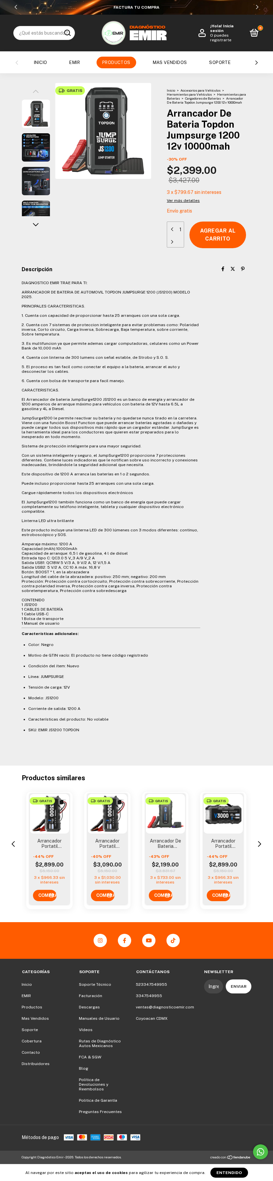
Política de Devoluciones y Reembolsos (93, 1084)
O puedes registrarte (220, 37)
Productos (116, 62)
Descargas (89, 1007)
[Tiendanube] (230, 1158)
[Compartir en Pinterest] (243, 269)
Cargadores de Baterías (203, 98)
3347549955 (149, 995)
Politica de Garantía (98, 1100)
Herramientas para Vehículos (189, 94)
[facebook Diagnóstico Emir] (124, 940)
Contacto (31, 1052)
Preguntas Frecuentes (100, 1111)
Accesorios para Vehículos (200, 90)
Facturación (90, 995)
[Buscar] (67, 33)
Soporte (220, 62)
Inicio (40, 62)
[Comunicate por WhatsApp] (260, 1151)
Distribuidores (36, 1063)
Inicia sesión (221, 28)
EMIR (74, 62)
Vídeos (86, 1029)
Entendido (229, 1172)
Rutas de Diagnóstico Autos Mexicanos (100, 1043)
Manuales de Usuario (99, 1018)
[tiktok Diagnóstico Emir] (173, 940)
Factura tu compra (136, 7)
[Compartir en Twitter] (232, 269)
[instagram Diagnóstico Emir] (100, 940)
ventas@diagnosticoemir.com (165, 1007)
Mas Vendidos (170, 62)
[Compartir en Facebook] (222, 269)
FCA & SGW (90, 1057)
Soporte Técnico (95, 984)
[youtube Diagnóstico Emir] (148, 940)
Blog (83, 1068)
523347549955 (151, 984)
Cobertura (32, 1041)
